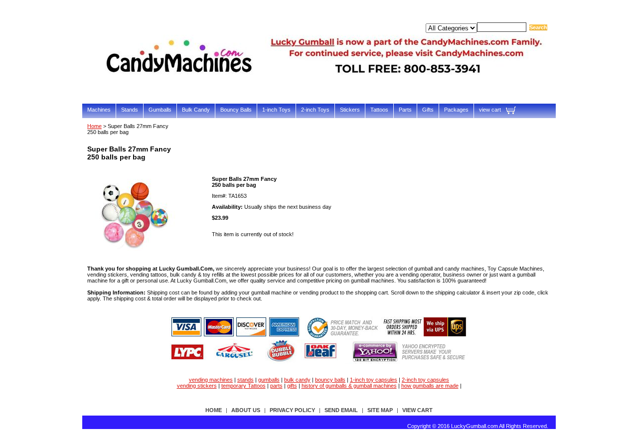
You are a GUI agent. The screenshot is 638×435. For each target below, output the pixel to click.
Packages (456, 110)
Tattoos (379, 110)
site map (380, 410)
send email (341, 410)
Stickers (350, 110)
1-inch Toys (276, 110)
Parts (405, 110)
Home (94, 126)
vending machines (211, 380)
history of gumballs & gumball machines (349, 386)
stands (245, 380)
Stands (129, 110)
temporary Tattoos (243, 386)
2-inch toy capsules (425, 380)
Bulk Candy (196, 110)
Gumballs (160, 110)
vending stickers (197, 386)
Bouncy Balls (236, 110)
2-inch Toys (315, 110)
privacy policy (292, 410)
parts (276, 386)
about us (245, 410)
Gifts (428, 110)
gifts (292, 386)
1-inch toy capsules (373, 380)
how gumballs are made (430, 386)
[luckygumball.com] (326, 88)
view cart (490, 110)
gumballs (269, 380)
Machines (99, 110)
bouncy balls (330, 380)
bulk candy (297, 380)
